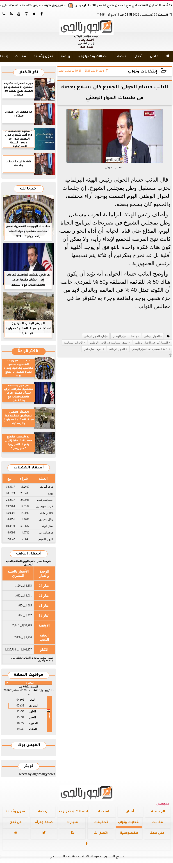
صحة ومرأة (44, 822)
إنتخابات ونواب (142, 72)
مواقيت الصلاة (28, 675)
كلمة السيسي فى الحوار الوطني (150, 349)
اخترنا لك (29, 189)
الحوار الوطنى (152, 336)
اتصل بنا (101, 833)
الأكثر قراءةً (29, 351)
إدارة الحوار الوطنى (95, 336)
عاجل (154, 56)
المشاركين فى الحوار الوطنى (151, 342)
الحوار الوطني (117, 349)
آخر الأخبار (28, 72)
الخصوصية (129, 833)
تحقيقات (101, 822)
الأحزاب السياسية (73, 342)
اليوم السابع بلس (93, 349)
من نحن (15, 822)
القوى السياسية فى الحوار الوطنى (109, 342)
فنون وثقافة (43, 56)
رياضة (65, 56)
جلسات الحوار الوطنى (124, 336)
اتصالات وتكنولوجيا (93, 56)
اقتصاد (121, 56)
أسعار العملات (29, 468)
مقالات (20, 56)
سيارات (72, 822)
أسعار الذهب (28, 554)
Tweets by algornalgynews (36, 774)
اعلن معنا (157, 833)
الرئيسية (158, 812)
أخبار (138, 56)
